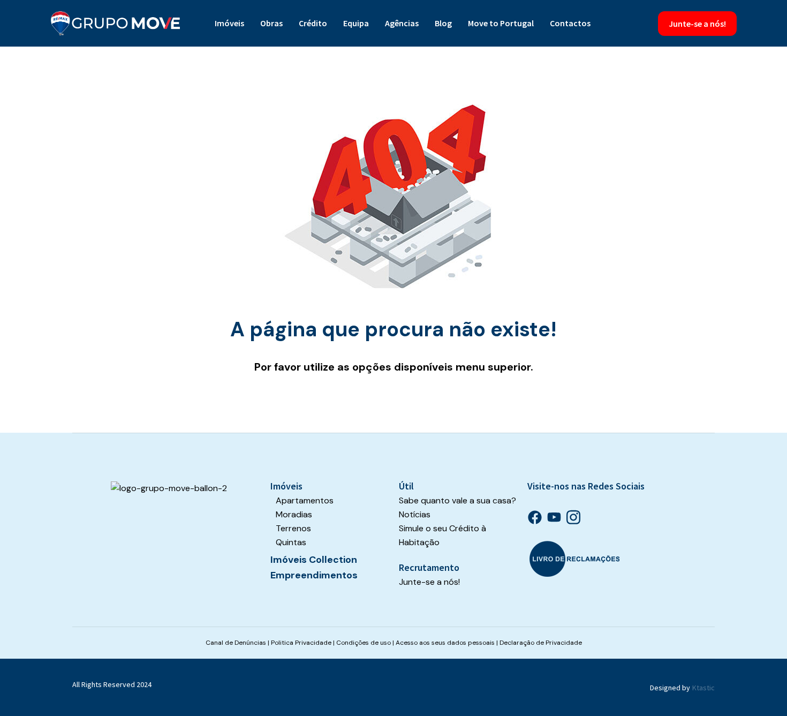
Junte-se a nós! (697, 23)
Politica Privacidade (301, 642)
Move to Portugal (501, 23)
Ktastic (703, 687)
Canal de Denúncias (236, 642)
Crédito (313, 23)
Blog (443, 23)
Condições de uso (363, 642)
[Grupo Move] (116, 23)
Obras (271, 23)
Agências (402, 23)
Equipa (356, 23)
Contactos (570, 23)
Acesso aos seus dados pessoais (445, 642)
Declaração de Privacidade (541, 642)
